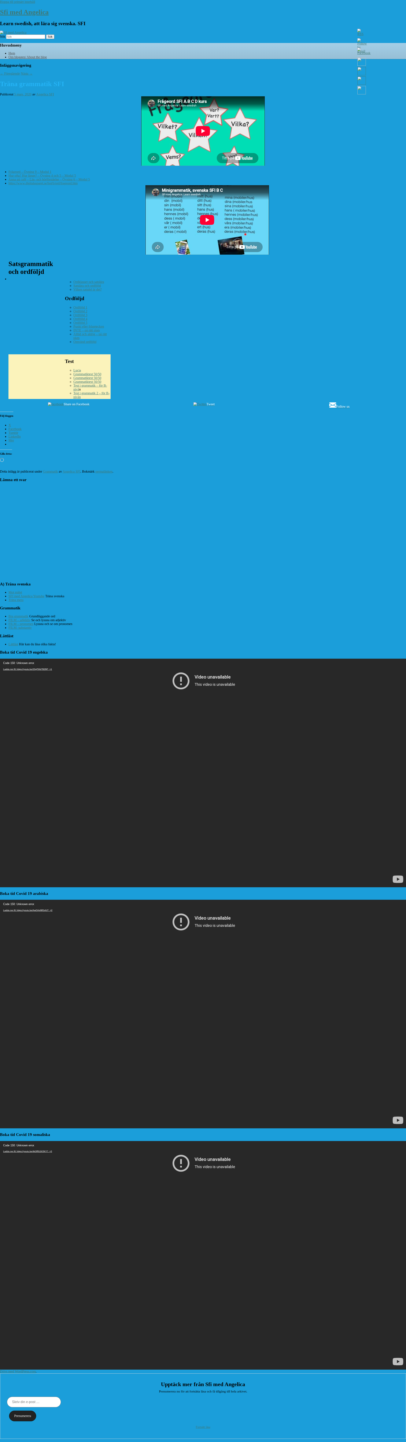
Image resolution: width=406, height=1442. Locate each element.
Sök (2, 36)
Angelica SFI (45, 94)
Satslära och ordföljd (87, 285)
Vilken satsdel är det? (87, 289)
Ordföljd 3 (80, 315)
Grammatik (50, 471)
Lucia (77, 370)
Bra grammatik (18, 616)
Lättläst (13, 644)
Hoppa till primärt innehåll (17, 2)
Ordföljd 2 (80, 311)
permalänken (103, 471)
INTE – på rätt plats (86, 330)
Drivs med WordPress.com (18, 1371)
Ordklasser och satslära (88, 282)
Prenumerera (22, 1416)
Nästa (27, 73)
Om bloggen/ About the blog (27, 57)
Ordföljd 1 (80, 307)
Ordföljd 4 (80, 319)
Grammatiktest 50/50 (87, 374)
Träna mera (15, 600)
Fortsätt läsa (203, 1427)
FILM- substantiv (20, 627)
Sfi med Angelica (24, 12)
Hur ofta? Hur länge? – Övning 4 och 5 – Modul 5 (42, 175)
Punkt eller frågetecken (88, 326)
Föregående (10, 73)
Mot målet (15, 592)
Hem (11, 53)
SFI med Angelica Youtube (26, 596)
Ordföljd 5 (80, 322)
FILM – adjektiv (19, 620)
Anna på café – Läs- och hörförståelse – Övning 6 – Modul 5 (49, 179)
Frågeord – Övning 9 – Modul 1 (29, 172)
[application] (203, 773)
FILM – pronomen (20, 624)
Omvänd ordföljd (84, 342)
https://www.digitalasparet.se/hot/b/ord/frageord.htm (43, 183)
